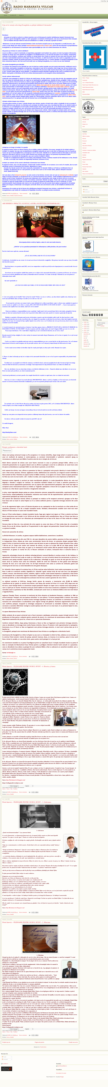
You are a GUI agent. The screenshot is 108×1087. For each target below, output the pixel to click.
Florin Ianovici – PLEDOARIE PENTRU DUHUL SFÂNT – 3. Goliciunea (26, 802)
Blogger (62, 1076)
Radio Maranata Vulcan (87, 87)
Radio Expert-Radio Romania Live (90, 84)
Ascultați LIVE (13, 15)
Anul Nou (84, 134)
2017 (85, 330)
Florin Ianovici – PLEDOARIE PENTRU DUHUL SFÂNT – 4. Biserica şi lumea (28, 666)
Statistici (84, 169)
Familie (84, 143)
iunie (85, 336)
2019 (85, 326)
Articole (5, 15)
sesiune (57, 93)
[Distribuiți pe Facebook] (37, 193)
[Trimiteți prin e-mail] (32, 193)
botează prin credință (66, 175)
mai (85, 338)
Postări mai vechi (73, 1042)
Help (11, 788)
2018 (85, 328)
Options (4, 788)
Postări (86, 189)
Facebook (84, 80)
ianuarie (86, 346)
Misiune (84, 157)
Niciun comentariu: (24, 193)
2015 (85, 332)
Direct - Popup (85, 77)
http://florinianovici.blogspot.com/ (15, 780)
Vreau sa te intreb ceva (87, 173)
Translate (102, 326)
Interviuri (84, 148)
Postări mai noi (6, 1042)
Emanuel (84, 141)
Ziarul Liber (48, 45)
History (8, 788)
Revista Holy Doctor (87, 166)
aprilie (85, 340)
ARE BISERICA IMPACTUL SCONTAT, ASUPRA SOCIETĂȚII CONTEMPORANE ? (31, 203)
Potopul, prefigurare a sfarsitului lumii (14, 447)
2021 (85, 322)
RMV (83, 92)
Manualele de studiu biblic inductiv (58, 86)
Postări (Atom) (43, 1047)
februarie (86, 344)
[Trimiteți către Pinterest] (38, 193)
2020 (85, 324)
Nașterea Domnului (18, 195)
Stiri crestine (85, 171)
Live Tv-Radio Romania (87, 82)
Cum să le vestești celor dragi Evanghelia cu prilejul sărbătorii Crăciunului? (27, 25)
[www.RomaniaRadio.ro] (61, 1066)
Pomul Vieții (85, 164)
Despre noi (21, 15)
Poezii (83, 162)
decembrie (86, 334)
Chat (83, 126)
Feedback (15, 788)
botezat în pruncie (20, 175)
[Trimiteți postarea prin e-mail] (30, 193)
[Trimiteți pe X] (35, 193)
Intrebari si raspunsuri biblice (89, 150)
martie (85, 342)
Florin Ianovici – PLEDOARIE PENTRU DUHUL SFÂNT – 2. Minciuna (26, 922)
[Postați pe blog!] (34, 193)
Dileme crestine (9, 439)
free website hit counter (61, 1073)
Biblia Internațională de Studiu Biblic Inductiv (50, 85)
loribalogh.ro (11, 652)
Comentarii (87, 191)
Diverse (8, 195)
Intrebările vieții (85, 152)
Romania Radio (86, 94)
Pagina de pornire (39, 1042)
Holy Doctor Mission (87, 145)
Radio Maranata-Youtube (88, 89)
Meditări (12, 195)
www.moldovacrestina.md (35, 45)
